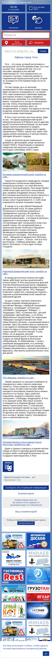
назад (43, 50)
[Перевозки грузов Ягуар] (38, 593)
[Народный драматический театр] (26, 259)
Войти (36, 9)
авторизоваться (26, 523)
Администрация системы (25, 2)
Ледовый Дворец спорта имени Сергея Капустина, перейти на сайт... (22, 443)
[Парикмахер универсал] (38, 575)
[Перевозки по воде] (13, 558)
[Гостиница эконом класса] (13, 575)
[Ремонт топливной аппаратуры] (38, 558)
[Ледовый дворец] (26, 430)
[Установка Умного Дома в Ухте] (38, 610)
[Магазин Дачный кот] (13, 610)
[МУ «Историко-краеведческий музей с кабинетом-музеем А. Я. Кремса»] (26, 162)
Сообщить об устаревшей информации (26, 487)
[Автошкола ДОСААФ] (38, 541)
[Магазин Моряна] (13, 593)
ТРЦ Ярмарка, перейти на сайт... (19, 378)
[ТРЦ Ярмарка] (26, 365)
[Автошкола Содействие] (13, 541)
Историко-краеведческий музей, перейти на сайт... (24, 175)
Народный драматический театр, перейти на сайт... (25, 272)
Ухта (17, 42)
